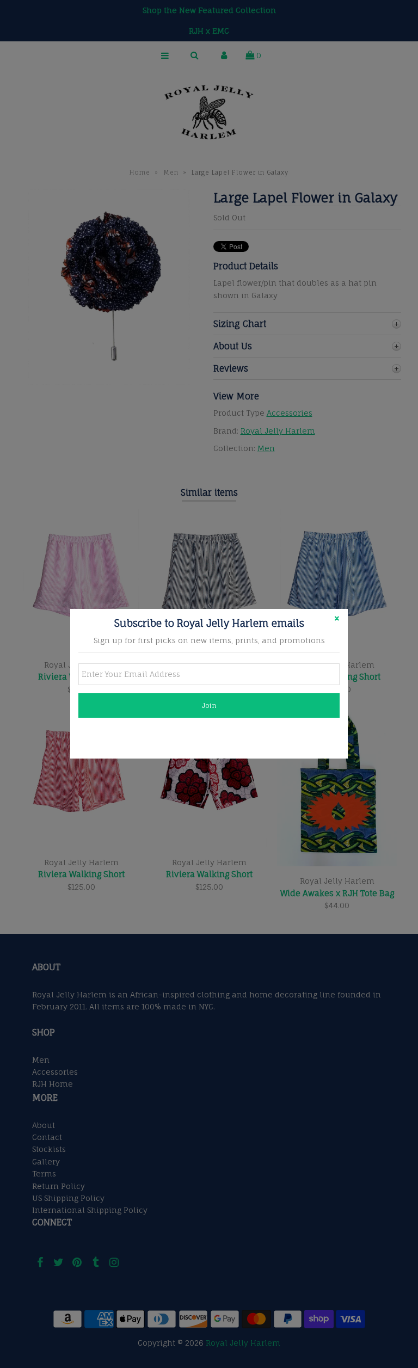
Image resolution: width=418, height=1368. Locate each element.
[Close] (337, 620)
